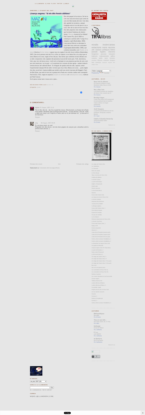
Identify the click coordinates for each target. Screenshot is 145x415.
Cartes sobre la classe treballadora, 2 (101, 241)
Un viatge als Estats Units (98, 164)
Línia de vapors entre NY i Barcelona (101, 247)
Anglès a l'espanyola (97, 184)
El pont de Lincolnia (96, 212)
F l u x (96, 332)
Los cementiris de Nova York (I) (100, 269)
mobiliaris (106, 60)
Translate (106, 73)
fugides (103, 52)
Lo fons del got (95, 173)
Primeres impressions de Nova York (101, 219)
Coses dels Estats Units (98, 194)
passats (94, 52)
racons (111, 47)
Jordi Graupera (99, 109)
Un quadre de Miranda (97, 245)
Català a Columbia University (103, 119)
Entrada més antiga (82, 164)
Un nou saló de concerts (98, 291)
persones (103, 54)
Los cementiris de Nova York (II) (100, 272)
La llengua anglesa (96, 206)
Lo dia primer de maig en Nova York (101, 243)
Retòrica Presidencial (97, 298)
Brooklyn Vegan (99, 97)
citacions (111, 52)
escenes (94, 60)
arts (93, 50)
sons (39, 87)
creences (104, 62)
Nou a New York (99, 89)
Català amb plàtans (96, 177)
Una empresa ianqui (97, 210)
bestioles (112, 58)
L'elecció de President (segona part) (101, 234)
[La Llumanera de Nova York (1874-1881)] (101, 160)
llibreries (99, 60)
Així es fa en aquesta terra (98, 267)
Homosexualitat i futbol (100, 120)
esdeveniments (104, 56)
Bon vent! (94, 265)
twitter (59, 3)
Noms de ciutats (96, 170)
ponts (100, 58)
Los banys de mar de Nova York (100, 197)
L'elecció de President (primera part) (101, 232)
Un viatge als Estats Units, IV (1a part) (101, 261)
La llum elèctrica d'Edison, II (99, 285)
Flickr (53, 3)
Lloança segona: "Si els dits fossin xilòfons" (50, 13)
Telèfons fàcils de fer (97, 280)
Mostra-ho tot (111, 125)
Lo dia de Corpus (96, 179)
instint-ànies (109, 44)
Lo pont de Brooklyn (97, 181)
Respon (37, 117)
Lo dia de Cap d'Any (97, 221)
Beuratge (96, 315)
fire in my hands (98, 340)
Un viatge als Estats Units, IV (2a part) (101, 263)
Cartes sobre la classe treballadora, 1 (101, 239)
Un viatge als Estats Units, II (99, 256)
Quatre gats (95, 186)
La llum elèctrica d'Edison (98, 283)
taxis (93, 62)
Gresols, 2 (94, 296)
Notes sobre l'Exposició (98, 252)
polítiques (106, 50)
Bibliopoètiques (99, 313)
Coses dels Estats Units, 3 (98, 223)
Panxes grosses (96, 188)
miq (36, 123)
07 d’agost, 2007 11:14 (47, 107)
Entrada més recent (36, 164)
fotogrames (95, 54)
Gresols (94, 294)
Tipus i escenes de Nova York (99, 175)
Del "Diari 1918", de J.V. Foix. (102, 321)
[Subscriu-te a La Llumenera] (79, 93)
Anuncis (94, 192)
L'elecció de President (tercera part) (101, 236)
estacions (96, 47)
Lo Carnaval (95, 168)
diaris (106, 58)
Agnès (37, 107)
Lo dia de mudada (96, 199)
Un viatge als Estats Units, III (99, 258)
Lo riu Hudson (95, 217)
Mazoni (70, 34)
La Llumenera (39, 3)
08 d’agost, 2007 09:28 (48, 123)
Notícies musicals (96, 274)
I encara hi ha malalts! (97, 203)
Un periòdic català (96, 287)
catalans (98, 50)
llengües (112, 60)
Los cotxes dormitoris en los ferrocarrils (102, 276)
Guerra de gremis (96, 228)
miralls (95, 44)
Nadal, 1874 (95, 225)
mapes (93, 64)
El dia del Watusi (98, 328)
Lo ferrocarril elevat (97, 190)
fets (114, 62)
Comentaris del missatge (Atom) (49, 168)
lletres (112, 50)
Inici (59, 164)
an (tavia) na (98, 338)
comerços (98, 62)
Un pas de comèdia (97, 214)
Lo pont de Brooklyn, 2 (97, 250)
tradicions (95, 56)
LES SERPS (97, 334)
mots (96, 64)
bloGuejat (97, 326)
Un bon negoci (95, 278)
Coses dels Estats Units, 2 (98, 208)
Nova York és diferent (101, 81)
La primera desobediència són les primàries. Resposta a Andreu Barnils (103, 112)
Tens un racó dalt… (100, 320)
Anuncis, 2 (94, 230)
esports (110, 62)
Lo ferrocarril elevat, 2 (97, 254)
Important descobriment (98, 201)
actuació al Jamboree (59, 74)
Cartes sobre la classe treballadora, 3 (101, 302)
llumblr (66, 3)
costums (94, 58)
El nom (47, 3)
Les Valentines (95, 166)
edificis (113, 56)
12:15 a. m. (50, 84)
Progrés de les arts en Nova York (100, 289)
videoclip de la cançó (75, 74)
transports (112, 54)
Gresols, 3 (94, 300)
